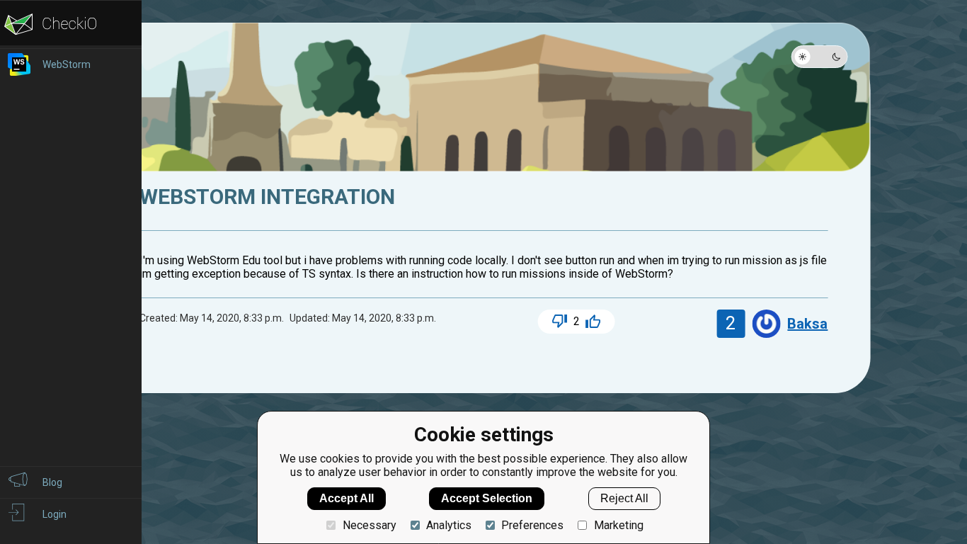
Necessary (369, 525)
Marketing (618, 525)
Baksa (807, 323)
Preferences (532, 525)
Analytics (448, 525)
